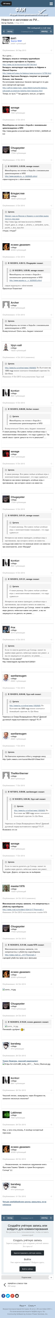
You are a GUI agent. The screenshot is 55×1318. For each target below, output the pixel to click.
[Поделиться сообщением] (51, 50)
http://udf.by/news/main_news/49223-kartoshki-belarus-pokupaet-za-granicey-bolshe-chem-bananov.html (25, 89)
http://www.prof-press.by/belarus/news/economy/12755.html (27, 73)
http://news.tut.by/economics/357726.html (20, 64)
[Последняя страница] (51, 31)
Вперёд (44, 31)
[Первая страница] (3, 31)
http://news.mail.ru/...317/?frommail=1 (20, 954)
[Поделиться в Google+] (12, 1296)
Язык (22, 1305)
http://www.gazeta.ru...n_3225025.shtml (21, 176)
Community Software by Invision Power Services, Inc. (27, 1314)
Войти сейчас (27, 1269)
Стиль (31, 1305)
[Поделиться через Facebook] (3, 1296)
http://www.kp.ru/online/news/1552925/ (20, 367)
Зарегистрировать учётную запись (27, 1253)
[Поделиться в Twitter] (8, 1296)
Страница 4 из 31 (27, 31)
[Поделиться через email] (17, 1296)
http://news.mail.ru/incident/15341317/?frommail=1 (23, 909)
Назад (9, 31)
